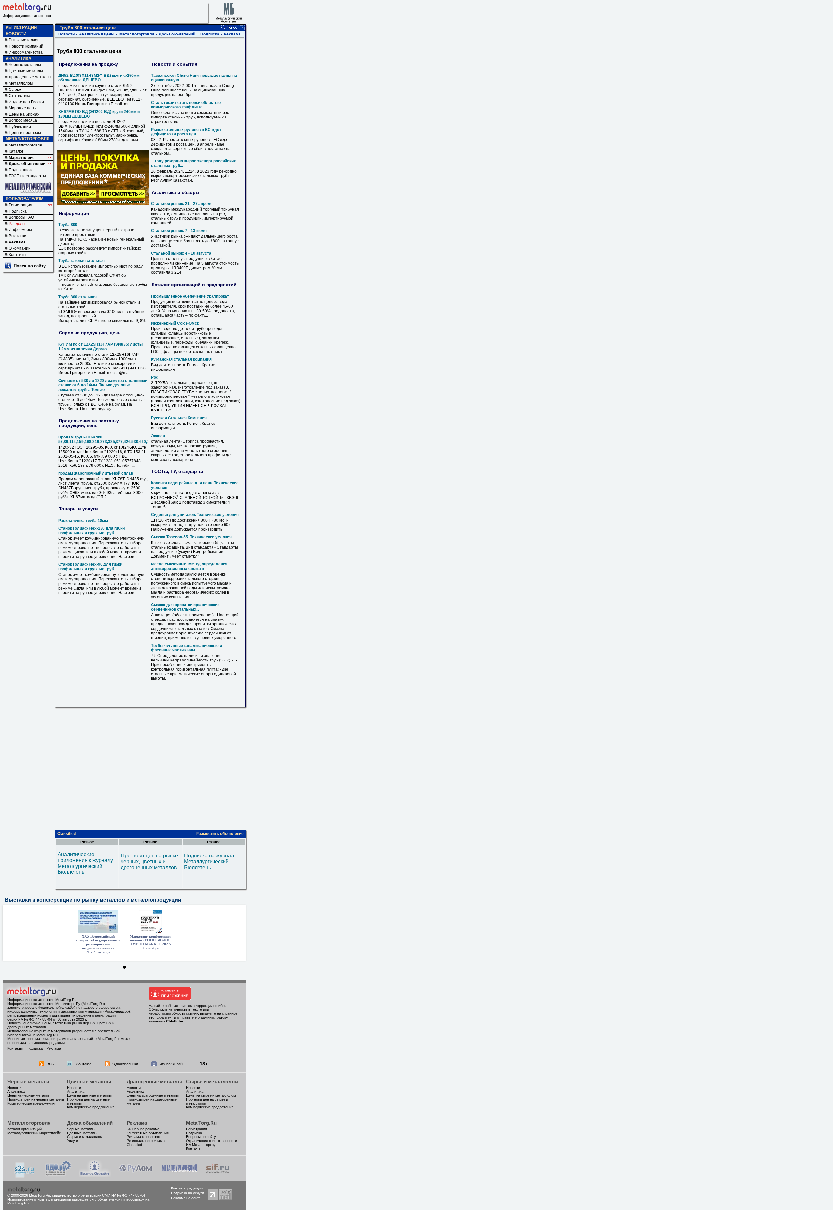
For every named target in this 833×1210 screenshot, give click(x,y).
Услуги (72, 1141)
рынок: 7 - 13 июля (179, 231)
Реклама (17, 242)
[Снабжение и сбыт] (25, 1176)
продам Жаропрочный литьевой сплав (95, 473)
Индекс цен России (26, 102)
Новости (66, 34)
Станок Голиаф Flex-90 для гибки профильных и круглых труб (90, 566)
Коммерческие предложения (31, 1103)
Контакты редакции (187, 1188)
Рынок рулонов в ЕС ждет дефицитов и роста (186, 131)
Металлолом (21, 83)
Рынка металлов (24, 40)
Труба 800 (67, 224)
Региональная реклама (146, 1141)
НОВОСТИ (16, 33)
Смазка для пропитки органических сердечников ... (185, 607)
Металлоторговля (25, 145)
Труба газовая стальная (81, 260)
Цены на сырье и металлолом (211, 1095)
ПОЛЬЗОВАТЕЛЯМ (25, 198)
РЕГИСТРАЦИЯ (21, 27)
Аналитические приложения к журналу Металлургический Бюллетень (85, 863)
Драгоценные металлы (30, 77)
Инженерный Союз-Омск (175, 323)
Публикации (20, 126)
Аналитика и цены (96, 34)
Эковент (159, 436)
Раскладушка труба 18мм (83, 520)
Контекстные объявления (148, 1133)
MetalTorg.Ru (201, 1123)
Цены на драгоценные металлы (153, 1095)
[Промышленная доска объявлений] (58, 1175)
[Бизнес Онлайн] (95, 1175)
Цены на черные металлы (28, 1095)
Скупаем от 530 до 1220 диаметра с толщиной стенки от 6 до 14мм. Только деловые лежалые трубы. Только (102, 385)
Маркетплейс (21, 157)
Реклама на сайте (186, 1198)
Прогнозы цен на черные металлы (35, 1099)
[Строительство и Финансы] (217, 1175)
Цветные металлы (26, 71)
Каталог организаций (24, 1129)
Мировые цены (23, 108)
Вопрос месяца (23, 120)
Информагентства (26, 52)
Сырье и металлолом (212, 1081)
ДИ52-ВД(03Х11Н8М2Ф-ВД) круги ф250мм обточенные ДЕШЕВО (99, 77)
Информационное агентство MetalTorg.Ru (41, 1000)
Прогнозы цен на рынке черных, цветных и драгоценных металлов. (149, 861)
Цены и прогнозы (25, 133)
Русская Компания (179, 418)
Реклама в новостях (143, 1137)
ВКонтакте (83, 1064)
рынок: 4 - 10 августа (181, 253)
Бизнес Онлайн (171, 1064)
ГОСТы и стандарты (27, 176)
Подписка (18, 211)
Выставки (17, 236)
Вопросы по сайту (201, 1137)
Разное (87, 842)
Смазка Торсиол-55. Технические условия (191, 537)
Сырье (15, 89)
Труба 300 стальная (77, 297)
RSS (50, 1064)
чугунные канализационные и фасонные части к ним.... (186, 647)
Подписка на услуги (187, 1193)
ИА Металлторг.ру (201, 1145)
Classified (66, 833)
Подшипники (21, 170)
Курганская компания (181, 359)
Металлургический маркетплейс (34, 1133)
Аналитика (16, 1091)
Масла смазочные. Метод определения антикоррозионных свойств (189, 566)
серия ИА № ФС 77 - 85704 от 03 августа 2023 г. (47, 1019)
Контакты (17, 254)
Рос (154, 377)
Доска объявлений (27, 163)
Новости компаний (26, 46)
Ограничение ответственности (211, 1141)
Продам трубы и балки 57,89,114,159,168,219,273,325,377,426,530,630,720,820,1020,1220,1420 (125, 439)
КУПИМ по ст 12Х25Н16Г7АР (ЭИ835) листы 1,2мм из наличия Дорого (100, 346)
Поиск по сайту (30, 265)
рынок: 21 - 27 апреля (181, 204)
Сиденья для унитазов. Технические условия (195, 514)
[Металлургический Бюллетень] (179, 1175)
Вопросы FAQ (21, 217)
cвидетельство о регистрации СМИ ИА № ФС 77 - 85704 (98, 1195)
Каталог (16, 151)
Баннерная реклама (143, 1129)
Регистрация (20, 205)
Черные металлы (25, 65)
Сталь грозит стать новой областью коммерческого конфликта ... (186, 104)
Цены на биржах (24, 114)
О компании (20, 248)
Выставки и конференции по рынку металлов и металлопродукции (93, 900)
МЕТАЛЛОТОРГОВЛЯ (27, 138)
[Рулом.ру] (135, 1175)
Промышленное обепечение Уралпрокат (190, 296)
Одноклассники (125, 1064)
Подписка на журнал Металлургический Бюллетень (209, 861)
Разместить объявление (220, 833)
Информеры (20, 230)
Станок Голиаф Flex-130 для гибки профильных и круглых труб (91, 530)
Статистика (19, 95)
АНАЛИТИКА (18, 58)
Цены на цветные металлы (89, 1095)
